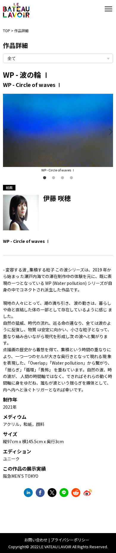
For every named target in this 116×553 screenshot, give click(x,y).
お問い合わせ (36, 540)
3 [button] (62, 178)
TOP (6, 30)
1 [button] (45, 178)
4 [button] (71, 178)
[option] (58, 133)
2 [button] (54, 178)
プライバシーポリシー (70, 540)
